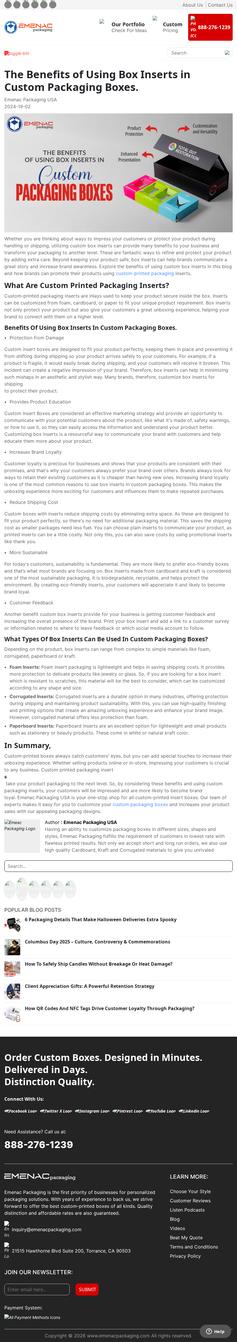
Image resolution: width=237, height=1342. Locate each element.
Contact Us (220, 5)
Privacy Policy (185, 1256)
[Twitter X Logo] (21, 889)
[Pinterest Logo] (34, 889)
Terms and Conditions (194, 1247)
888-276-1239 (38, 1144)
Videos (177, 1228)
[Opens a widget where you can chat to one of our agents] (215, 1332)
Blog (175, 1219)
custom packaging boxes (140, 804)
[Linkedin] (52, 4)
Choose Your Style (190, 1191)
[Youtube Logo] (58, 889)
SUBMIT (87, 1289)
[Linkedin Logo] (70, 889)
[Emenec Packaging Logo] (28, 27)
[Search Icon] (227, 57)
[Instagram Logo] (46, 889)
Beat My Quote (186, 1237)
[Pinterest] (34, 4)
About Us (192, 5)
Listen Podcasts (187, 1210)
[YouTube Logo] (161, 1111)
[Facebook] (8, 4)
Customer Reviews (190, 1200)
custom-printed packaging (145, 273)
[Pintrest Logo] (127, 1111)
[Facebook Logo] (9, 889)
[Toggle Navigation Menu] (16, 52)
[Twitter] (17, 4)
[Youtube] (43, 4)
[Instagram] (25, 4)
